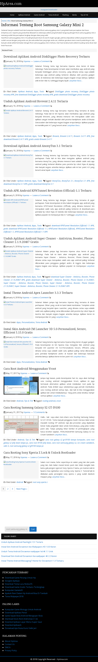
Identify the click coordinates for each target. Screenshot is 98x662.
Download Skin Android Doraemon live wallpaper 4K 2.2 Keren (29, 556)
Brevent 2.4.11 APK (82, 136)
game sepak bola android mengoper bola (24, 615)
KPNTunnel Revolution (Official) (62, 228)
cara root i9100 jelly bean (40, 442)
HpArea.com (11, 4)
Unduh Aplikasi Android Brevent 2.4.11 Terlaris (36, 101)
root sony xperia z (40, 482)
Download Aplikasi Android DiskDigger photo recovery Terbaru (47, 56)
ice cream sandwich (85, 442)
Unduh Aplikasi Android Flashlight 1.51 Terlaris (22, 542)
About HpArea (11, 641)
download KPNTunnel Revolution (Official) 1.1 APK (73, 225)
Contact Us (10, 644)
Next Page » (21, 489)
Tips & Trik (28, 401)
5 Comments (39, 412)
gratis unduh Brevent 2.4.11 (40, 139)
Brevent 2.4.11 (66, 136)
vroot (58, 401)
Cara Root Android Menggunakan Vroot (30, 368)
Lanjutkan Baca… (75, 80)
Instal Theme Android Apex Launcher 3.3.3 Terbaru (38, 292)
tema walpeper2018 (14, 596)
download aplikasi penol (16, 612)
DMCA (7, 647)
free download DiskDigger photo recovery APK (34, 94)
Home (4, 21)
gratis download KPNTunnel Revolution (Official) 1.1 (25, 228)
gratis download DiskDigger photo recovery (72, 94)
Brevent (56, 136)
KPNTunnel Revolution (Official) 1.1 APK (31, 231)
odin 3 (6, 446)
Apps (36, 91)
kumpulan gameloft (14, 590)
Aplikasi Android (25, 91)
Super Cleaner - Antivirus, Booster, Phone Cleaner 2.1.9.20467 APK (42, 286)
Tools (41, 91)
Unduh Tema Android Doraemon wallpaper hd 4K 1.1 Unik (27, 551)
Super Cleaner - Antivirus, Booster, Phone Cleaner (26, 283)
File (9, 21)
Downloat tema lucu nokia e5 (18, 584)
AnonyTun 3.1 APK (82, 180)
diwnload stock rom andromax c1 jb (21, 619)
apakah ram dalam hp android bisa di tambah (26, 593)
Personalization (28, 322)
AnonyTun (56, 180)
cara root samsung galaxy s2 (64, 442)
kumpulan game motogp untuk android (23, 609)
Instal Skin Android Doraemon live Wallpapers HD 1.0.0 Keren (28, 546)
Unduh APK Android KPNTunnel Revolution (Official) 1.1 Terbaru (47, 190)
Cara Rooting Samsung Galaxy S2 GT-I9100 (32, 407)
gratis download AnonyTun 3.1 (41, 184)
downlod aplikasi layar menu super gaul (23, 622)
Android (20, 401)
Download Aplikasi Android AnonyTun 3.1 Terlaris (38, 146)
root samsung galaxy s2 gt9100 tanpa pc (27, 446)
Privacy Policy (11, 650)
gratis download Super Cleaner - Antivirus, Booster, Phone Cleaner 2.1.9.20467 (60, 280)
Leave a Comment (42, 61)
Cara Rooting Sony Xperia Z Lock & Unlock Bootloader (40, 452)
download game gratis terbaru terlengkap (24, 587)
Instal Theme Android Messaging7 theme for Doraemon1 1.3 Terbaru (32, 560)
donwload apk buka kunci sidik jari (20, 628)
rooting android (48, 401)
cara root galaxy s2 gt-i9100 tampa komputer (65, 439)
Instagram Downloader (49, 10)
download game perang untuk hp (20, 577)
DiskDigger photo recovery (66, 91)
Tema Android (41, 322)
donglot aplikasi (12, 581)
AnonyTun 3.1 (67, 180)
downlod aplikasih (13, 625)
